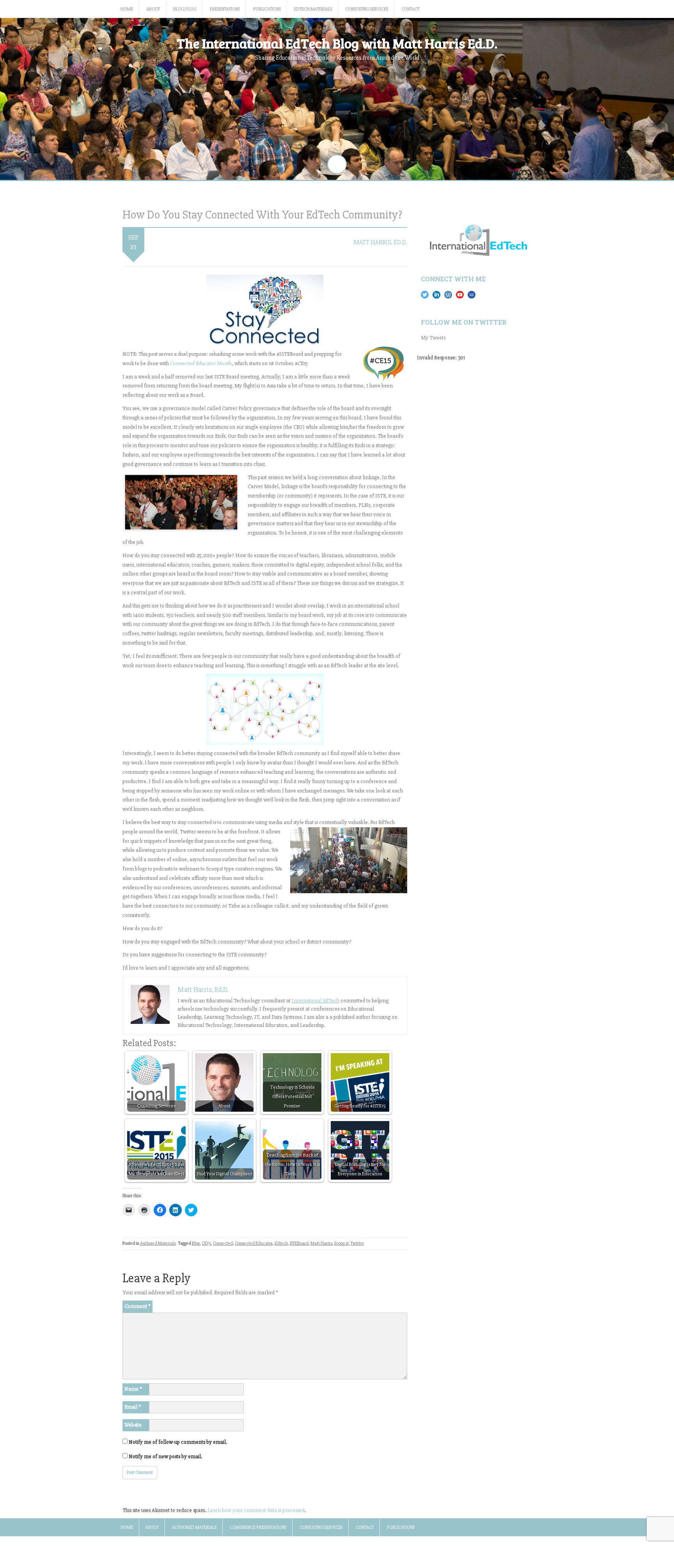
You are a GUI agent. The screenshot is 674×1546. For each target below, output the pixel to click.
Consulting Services (366, 9)
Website (133, 1425)
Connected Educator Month (201, 363)
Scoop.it (341, 1243)
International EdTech (315, 1000)
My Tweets (433, 337)
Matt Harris (321, 1243)
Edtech (281, 1243)
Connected (223, 1243)
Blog (196, 1243)
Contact (410, 9)
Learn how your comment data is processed (256, 1510)
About (153, 9)
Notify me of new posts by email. (165, 1456)
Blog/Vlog (185, 9)
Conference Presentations (258, 1527)
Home (127, 9)
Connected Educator (254, 1243)
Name (133, 1389)
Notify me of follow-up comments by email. (178, 1442)
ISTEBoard (299, 1243)
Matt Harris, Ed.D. (380, 242)
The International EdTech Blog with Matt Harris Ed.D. (337, 43)
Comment (137, 1306)
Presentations (225, 9)
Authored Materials (158, 1243)
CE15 (206, 1243)
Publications (267, 9)
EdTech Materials (313, 9)
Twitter (357, 1243)
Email (132, 1407)
